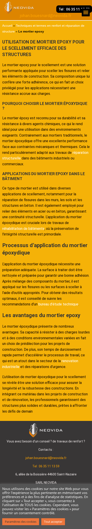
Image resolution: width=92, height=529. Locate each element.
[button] (86, 12)
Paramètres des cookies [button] (20, 522)
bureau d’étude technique (58, 304)
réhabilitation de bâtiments (23, 228)
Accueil (7, 25)
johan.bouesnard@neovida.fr (46, 458)
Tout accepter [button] (53, 522)
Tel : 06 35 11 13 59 (45, 466)
